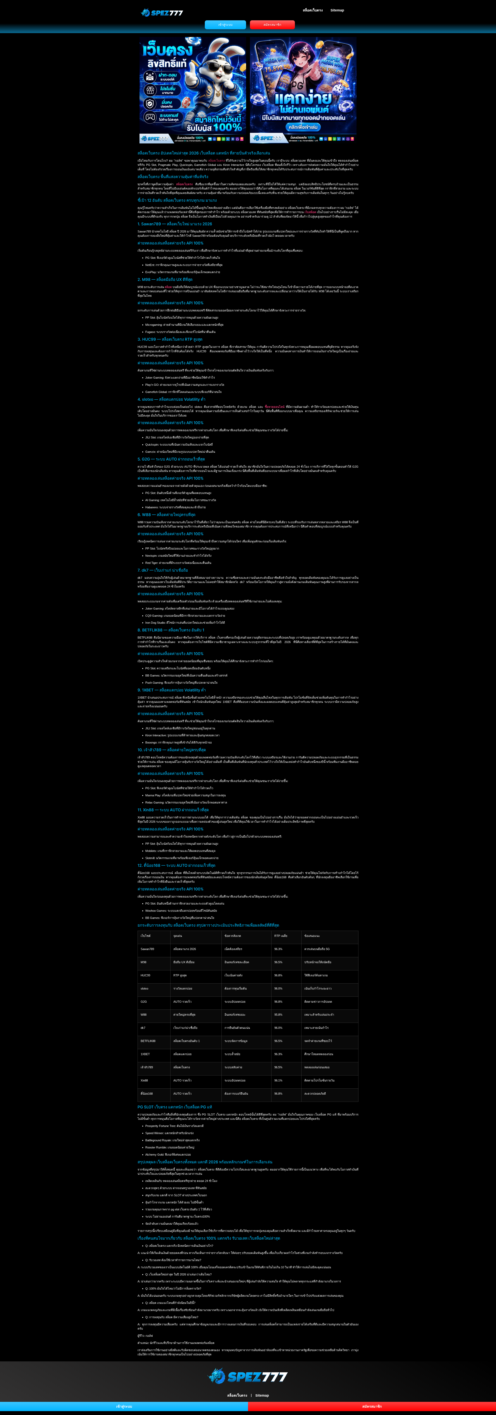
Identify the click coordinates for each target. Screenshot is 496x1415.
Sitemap (337, 10)
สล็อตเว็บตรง (313, 10)
